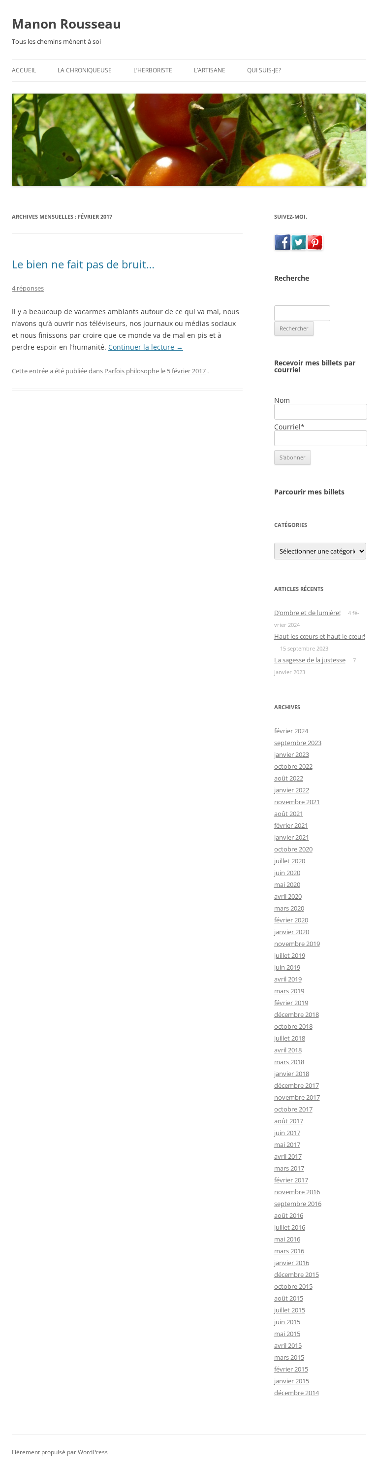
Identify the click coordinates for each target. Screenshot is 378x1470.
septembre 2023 (297, 742)
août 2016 (288, 1215)
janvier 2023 (291, 754)
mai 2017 (287, 1144)
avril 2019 (288, 979)
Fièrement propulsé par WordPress (60, 1452)
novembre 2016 (297, 1191)
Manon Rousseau (66, 24)
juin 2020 (287, 872)
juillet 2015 (289, 1310)
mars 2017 (289, 1168)
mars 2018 (289, 1061)
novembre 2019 (297, 943)
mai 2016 (287, 1239)
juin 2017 (287, 1132)
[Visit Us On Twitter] (298, 247)
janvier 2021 (291, 837)
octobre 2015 (293, 1286)
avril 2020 (288, 896)
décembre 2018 (296, 1014)
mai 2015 (287, 1333)
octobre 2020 (293, 849)
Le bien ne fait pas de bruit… (83, 264)
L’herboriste (152, 70)
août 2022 (288, 778)
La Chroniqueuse (85, 70)
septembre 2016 (297, 1203)
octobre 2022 (293, 766)
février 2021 (291, 825)
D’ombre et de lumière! (307, 612)
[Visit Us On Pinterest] (315, 247)
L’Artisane (209, 70)
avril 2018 (288, 1049)
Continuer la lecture (145, 347)
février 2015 (291, 1369)
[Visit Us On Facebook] (282, 247)
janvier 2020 (291, 931)
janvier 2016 (291, 1262)
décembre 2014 (296, 1392)
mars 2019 (289, 990)
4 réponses (28, 288)
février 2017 (291, 1180)
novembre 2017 (297, 1097)
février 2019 (291, 1002)
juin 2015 (287, 1321)
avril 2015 (288, 1345)
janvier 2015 (291, 1380)
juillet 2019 (289, 955)
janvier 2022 (291, 789)
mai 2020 (287, 884)
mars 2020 (289, 908)
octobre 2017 (293, 1109)
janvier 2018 (291, 1073)
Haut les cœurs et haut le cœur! (319, 636)
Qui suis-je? (264, 70)
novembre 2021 (297, 801)
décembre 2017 (296, 1085)
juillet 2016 (289, 1227)
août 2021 (288, 813)
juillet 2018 (289, 1038)
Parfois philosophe (131, 370)
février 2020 (291, 919)
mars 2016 (289, 1250)
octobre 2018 (293, 1026)
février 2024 (291, 730)
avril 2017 (288, 1156)
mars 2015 (289, 1357)
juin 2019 (287, 967)
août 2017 (288, 1120)
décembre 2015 (296, 1274)
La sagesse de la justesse (310, 659)
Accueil (24, 70)
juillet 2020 (289, 860)
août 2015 (288, 1298)
